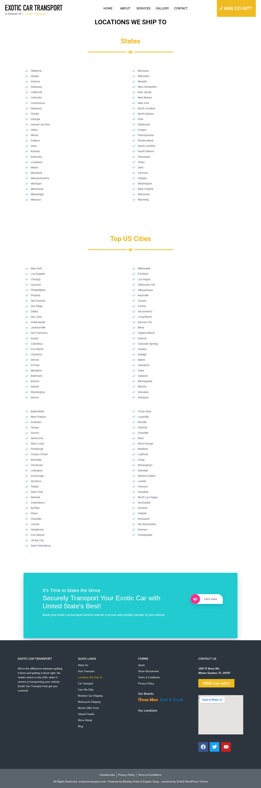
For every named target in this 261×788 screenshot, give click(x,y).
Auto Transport (86, 671)
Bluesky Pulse (131, 781)
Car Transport (85, 683)
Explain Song (151, 781)
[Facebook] (203, 747)
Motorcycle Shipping (89, 701)
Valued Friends (86, 714)
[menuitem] (108, 8)
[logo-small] (33, 8)
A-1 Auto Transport (34, 13)
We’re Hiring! (85, 720)
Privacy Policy (146, 683)
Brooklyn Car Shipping (90, 695)
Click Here (210, 599)
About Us (83, 665)
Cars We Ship (85, 689)
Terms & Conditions (149, 677)
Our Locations (147, 710)
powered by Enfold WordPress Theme (185, 781)
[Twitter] (214, 747)
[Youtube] (226, 747)
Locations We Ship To (90, 677)
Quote (141, 665)
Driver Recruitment (148, 671)
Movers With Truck (88, 708)
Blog (80, 726)
